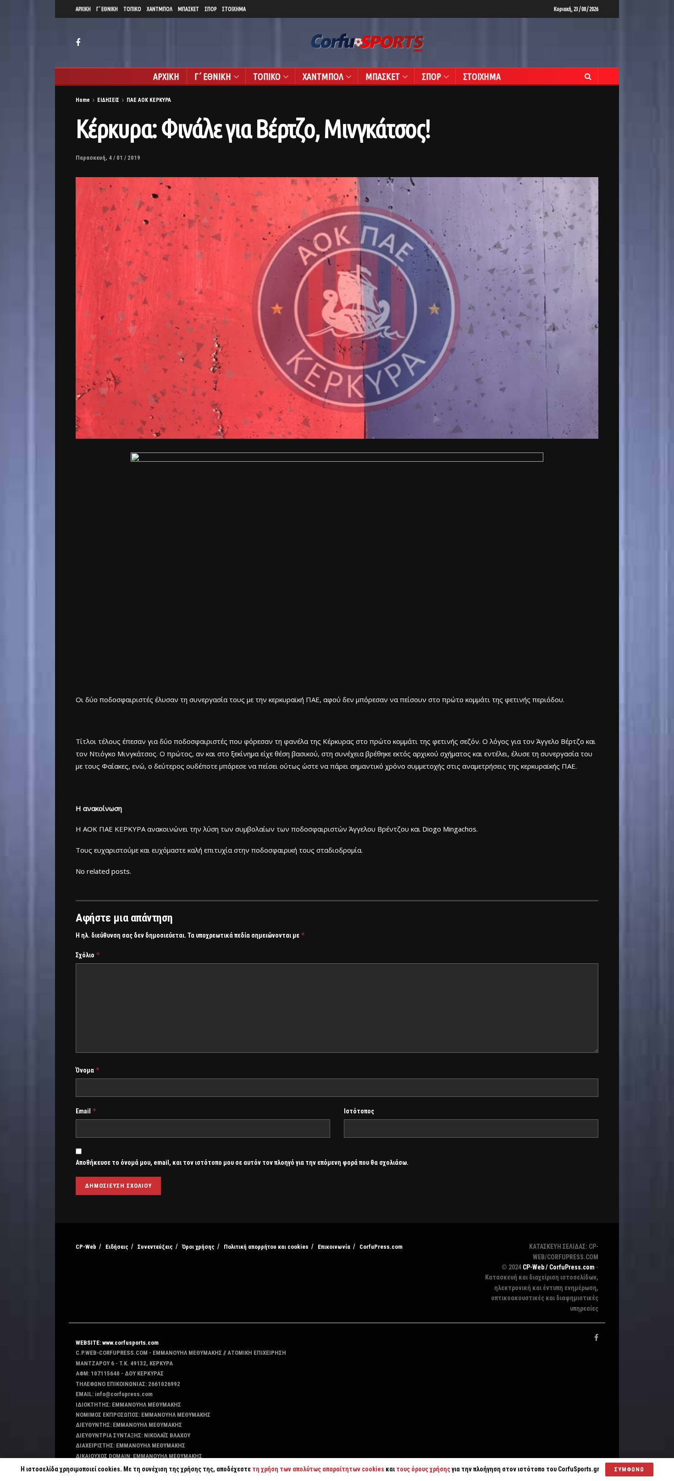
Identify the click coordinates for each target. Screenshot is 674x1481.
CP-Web (86, 1246)
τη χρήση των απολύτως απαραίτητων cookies (318, 1469)
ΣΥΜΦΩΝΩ (629, 1469)
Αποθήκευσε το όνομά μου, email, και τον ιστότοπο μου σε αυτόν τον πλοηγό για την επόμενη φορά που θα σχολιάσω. (242, 1162)
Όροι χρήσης (198, 1246)
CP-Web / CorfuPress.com (559, 1267)
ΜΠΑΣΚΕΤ (188, 9)
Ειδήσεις (116, 1246)
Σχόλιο (88, 954)
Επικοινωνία (334, 1246)
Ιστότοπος (359, 1111)
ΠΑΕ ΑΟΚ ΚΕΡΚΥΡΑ (149, 100)
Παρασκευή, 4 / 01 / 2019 (108, 157)
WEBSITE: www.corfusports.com (117, 1342)
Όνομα (88, 1070)
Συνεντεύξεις (155, 1246)
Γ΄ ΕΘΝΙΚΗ (107, 9)
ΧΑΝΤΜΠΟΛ (159, 9)
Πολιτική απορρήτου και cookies (266, 1246)
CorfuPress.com (381, 1246)
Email (86, 1111)
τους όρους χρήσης (424, 1469)
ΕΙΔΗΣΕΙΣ (108, 100)
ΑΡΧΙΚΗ (83, 9)
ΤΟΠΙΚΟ (132, 9)
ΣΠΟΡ (210, 9)
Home (83, 100)
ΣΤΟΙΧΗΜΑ (234, 9)
